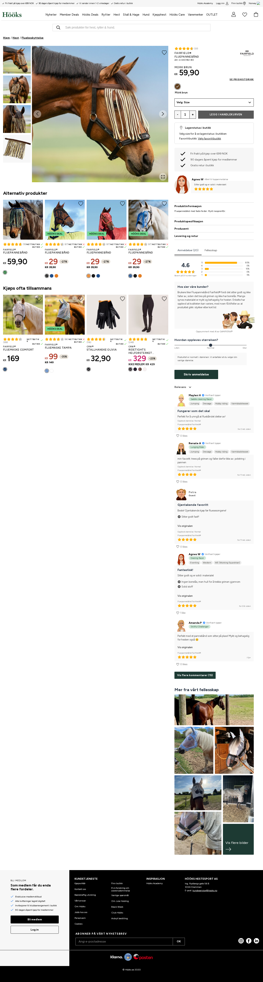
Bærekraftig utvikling (85, 895)
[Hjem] (23, 14)
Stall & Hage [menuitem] (131, 14)
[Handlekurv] (256, 14)
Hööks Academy (154, 883)
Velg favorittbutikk (209, 138)
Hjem (6, 37)
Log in (35, 929)
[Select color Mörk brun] (177, 86)
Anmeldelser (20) (188, 250)
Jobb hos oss (81, 912)
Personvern (80, 918)
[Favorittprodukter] (245, 14)
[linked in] (256, 940)
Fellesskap (211, 250)
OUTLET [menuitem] (212, 14)
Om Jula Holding (120, 901)
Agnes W (198, 179)
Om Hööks (80, 906)
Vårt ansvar (80, 900)
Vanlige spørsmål (120, 895)
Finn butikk (237, 3)
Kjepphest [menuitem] (159, 14)
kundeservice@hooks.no (205, 890)
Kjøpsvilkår (80, 883)
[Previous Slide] (37, 114)
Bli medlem (35, 919)
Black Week (117, 907)
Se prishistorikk (241, 79)
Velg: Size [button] (183, 102)
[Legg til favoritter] (164, 52)
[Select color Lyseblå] (47, 371)
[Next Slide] (163, 114)
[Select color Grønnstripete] (5, 272)
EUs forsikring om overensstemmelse (120, 889)
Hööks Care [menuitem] (177, 14)
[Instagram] (241, 940)
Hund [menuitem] (145, 14)
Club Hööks (117, 912)
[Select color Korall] (56, 276)
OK (179, 941)
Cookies (78, 923)
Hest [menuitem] (116, 14)
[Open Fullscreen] (163, 177)
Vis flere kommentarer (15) (195, 675)
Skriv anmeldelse (196, 374)
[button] (17, 60)
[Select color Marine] (5, 369)
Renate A (195, 443)
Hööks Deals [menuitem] (90, 14)
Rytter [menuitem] (105, 14)
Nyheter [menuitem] (51, 14)
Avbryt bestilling (119, 918)
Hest (16, 37)
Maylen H (195, 395)
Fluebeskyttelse (33, 37)
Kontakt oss (80, 889)
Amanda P (195, 622)
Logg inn (220, 3)
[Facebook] (248, 940)
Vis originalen (185, 526)
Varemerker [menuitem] (195, 14)
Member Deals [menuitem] (69, 14)
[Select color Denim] (52, 276)
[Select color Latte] (140, 369)
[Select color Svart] (47, 276)
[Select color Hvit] (52, 371)
